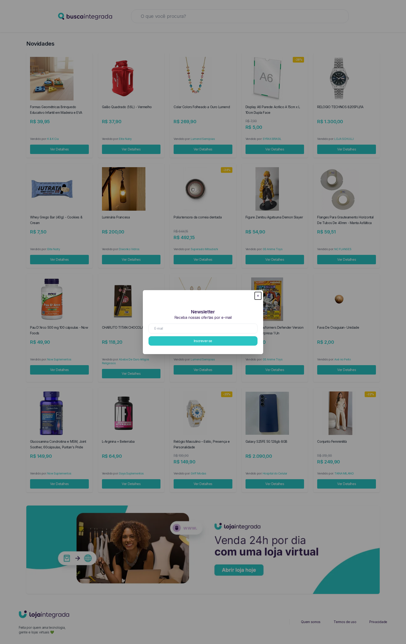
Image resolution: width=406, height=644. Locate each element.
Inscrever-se (203, 341)
